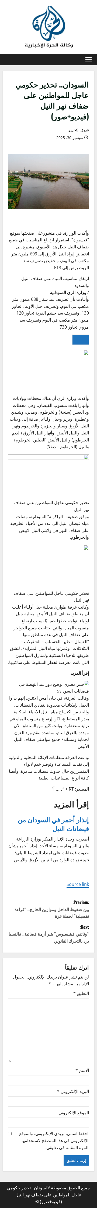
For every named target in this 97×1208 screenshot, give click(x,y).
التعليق (81, 993)
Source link (78, 884)
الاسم (82, 1070)
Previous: (52, 909)
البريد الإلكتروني (73, 1091)
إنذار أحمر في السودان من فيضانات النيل (53, 823)
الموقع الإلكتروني (73, 1113)
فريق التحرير (78, 129)
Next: (49, 934)
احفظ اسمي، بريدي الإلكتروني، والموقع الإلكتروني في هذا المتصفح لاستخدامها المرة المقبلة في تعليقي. (53, 1140)
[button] (88, 59)
